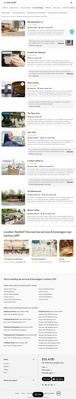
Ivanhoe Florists (43, 291)
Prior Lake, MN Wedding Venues (48, 327)
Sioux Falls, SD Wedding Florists (13, 345)
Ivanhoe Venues (43, 299)
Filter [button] (39, 394)
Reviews (6, 366)
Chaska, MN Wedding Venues (47, 319)
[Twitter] (49, 385)
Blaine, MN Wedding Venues (47, 330)
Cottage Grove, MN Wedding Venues (50, 343)
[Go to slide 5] (16, 35)
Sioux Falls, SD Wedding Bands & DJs (14, 322)
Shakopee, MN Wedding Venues (48, 314)
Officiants (48, 7)
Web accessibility (49, 393)
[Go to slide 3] (13, 35)
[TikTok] (55, 385)
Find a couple (46, 370)
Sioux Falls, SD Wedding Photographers (15, 330)
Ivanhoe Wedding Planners (46, 289)
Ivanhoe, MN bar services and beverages (57, 12)
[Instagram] (52, 385)
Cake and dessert (26, 7)
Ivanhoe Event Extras (10, 289)
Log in (43, 367)
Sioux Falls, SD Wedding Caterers (13, 314)
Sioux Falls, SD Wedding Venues (48, 317)
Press (5, 372)
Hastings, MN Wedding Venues (48, 338)
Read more (61, 43)
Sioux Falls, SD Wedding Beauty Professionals (17, 338)
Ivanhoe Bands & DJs (10, 302)
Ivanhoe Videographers (45, 294)
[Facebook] (43, 385)
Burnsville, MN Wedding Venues (48, 340)
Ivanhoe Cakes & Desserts (11, 294)
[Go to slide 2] (12, 35)
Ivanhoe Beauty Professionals (12, 299)
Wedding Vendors (5, 12)
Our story (6, 363)
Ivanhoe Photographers (45, 297)
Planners (5, 7)
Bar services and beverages (18, 12)
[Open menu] (5, 2)
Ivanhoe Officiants (9, 291)
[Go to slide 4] (14, 35)
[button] (22, 23)
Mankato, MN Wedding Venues (48, 335)
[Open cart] (71, 2)
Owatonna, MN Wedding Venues (48, 348)
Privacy (17, 393)
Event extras (56, 7)
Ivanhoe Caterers (9, 297)
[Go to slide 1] (10, 35)
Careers (6, 369)
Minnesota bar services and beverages (36, 12)
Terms (23, 393)
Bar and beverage (38, 7)
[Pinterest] (46, 385)
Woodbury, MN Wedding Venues (48, 322)
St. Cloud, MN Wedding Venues (48, 332)
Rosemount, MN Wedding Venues (48, 324)
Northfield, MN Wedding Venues (48, 345)
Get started (46, 379)
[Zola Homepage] (11, 2)
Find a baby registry (47, 373)
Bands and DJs (14, 7)
